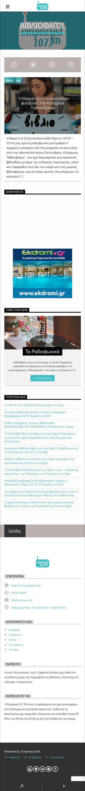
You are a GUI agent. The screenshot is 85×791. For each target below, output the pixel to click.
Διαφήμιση (34, 757)
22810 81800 (18, 593)
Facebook (14, 630)
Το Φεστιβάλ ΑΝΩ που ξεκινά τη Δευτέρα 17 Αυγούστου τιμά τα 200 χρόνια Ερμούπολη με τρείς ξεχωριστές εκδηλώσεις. (39, 437)
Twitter (12, 640)
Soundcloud (16, 645)
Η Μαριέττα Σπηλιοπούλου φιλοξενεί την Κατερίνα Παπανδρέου (43, 103)
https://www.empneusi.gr (26, 585)
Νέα (18, 80)
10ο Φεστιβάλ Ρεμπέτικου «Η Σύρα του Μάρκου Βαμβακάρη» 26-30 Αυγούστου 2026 (34, 414)
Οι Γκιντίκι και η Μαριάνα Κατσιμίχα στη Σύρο (34, 405)
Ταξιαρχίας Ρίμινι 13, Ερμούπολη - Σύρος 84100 (38, 607)
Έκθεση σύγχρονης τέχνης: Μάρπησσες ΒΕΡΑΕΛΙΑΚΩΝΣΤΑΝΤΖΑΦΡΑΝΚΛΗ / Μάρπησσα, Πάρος (39, 424)
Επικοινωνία (57, 757)
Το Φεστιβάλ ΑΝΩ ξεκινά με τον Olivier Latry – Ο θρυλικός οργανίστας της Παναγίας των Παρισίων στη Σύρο (41, 471)
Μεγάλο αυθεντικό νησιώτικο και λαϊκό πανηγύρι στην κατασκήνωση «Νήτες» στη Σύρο (39, 460)
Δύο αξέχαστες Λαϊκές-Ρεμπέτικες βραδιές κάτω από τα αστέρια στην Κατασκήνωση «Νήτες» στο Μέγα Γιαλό (41, 493)
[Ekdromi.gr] (42, 273)
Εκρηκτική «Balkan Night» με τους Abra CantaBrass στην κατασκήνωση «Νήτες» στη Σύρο (41, 450)
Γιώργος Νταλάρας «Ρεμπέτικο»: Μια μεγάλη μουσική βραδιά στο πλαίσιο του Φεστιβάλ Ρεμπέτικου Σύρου (38, 504)
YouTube (13, 650)
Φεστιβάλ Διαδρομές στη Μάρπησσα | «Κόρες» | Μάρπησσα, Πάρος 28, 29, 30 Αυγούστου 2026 (36, 482)
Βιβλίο (9, 80)
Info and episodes (42, 378)
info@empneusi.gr (21, 600)
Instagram (15, 635)
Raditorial (14, 757)
